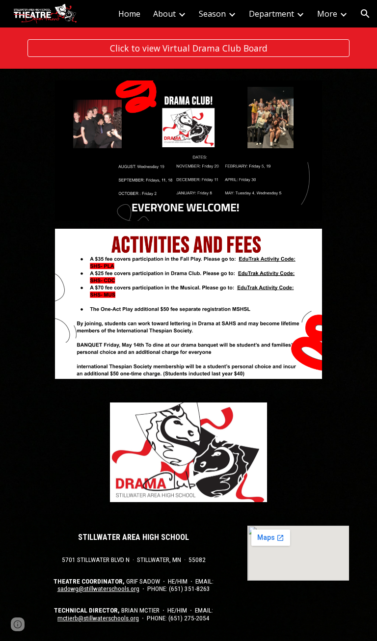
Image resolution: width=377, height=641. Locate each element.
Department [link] (271, 13)
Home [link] (129, 13)
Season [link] (212, 13)
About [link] (164, 13)
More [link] (327, 13)
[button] (365, 14)
